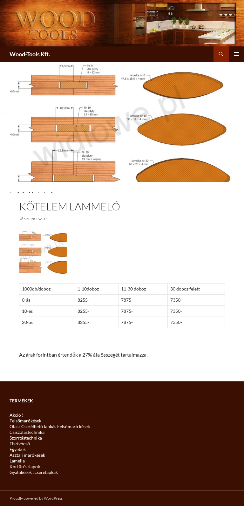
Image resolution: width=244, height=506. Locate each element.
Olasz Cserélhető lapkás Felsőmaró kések (50, 426)
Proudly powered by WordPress (36, 498)
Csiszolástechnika (27, 432)
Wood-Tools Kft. (30, 54)
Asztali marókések (27, 455)
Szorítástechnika (26, 438)
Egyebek (18, 449)
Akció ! (17, 415)
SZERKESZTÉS (36, 218)
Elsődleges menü (236, 54)
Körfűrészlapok (25, 466)
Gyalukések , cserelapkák (34, 472)
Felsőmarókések (25, 420)
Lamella (17, 460)
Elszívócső (20, 443)
